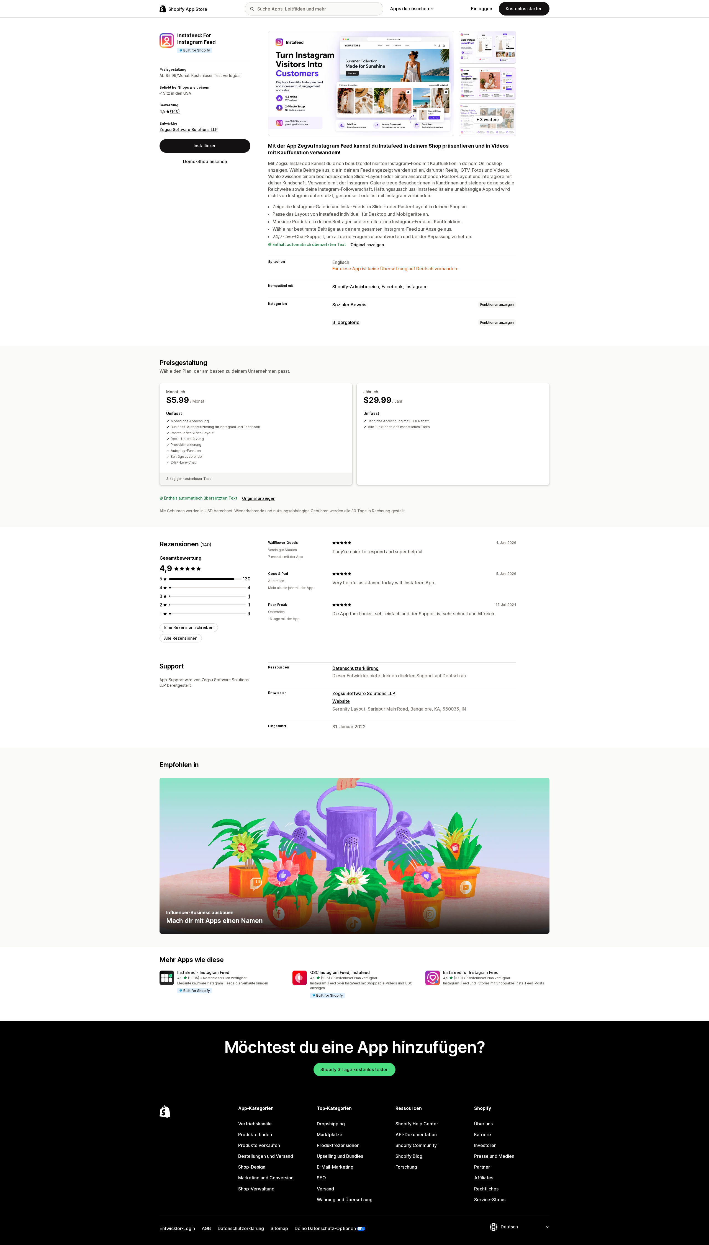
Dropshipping (331, 1123)
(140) (175, 111)
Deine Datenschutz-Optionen (325, 1228)
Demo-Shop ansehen (205, 161)
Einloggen (481, 8)
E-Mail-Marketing (335, 1167)
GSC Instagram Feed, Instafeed (340, 972)
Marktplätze (329, 1134)
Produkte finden (255, 1134)
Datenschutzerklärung (355, 668)
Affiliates (483, 1177)
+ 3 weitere (487, 119)
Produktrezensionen (338, 1145)
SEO (321, 1177)
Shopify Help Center (416, 1123)
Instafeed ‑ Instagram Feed (203, 972)
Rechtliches (486, 1189)
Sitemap (279, 1228)
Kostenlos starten (524, 8)
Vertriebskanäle (255, 1123)
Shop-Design (251, 1167)
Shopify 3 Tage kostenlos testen (354, 1069)
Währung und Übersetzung (345, 1199)
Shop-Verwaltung (256, 1189)
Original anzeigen (367, 244)
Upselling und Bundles (340, 1156)
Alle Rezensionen (180, 638)
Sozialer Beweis (349, 304)
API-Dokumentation (416, 1134)
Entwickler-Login (177, 1228)
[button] (222, 982)
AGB (206, 1228)
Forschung (406, 1167)
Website (341, 701)
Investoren (485, 1145)
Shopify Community (416, 1145)
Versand (325, 1189)
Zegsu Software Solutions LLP (189, 129)
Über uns (483, 1123)
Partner (482, 1167)
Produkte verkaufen (259, 1145)
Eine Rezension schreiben (188, 627)
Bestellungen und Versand (265, 1156)
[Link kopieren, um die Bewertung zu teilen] (301, 543)
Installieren (205, 145)
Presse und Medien (494, 1156)
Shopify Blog (408, 1156)
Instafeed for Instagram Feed (471, 972)
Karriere (482, 1134)
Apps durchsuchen (409, 8)
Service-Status (489, 1199)
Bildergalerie (345, 322)
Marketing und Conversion (266, 1177)
